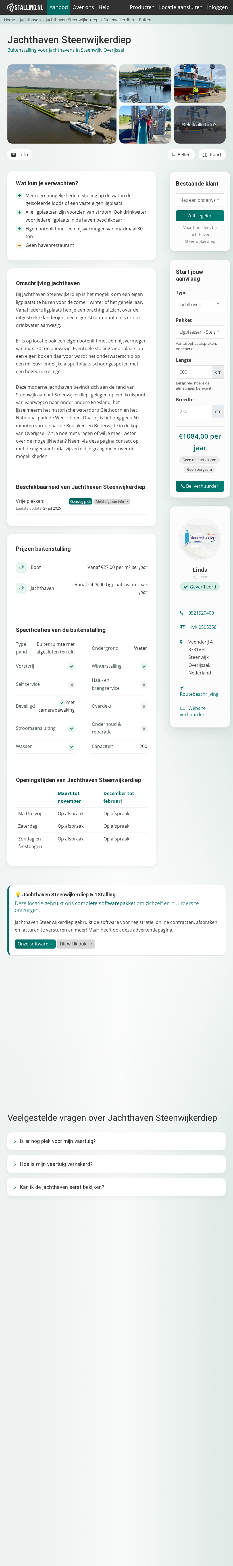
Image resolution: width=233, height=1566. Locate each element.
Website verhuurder (193, 711)
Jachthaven (42, 588)
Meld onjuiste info (110, 501)
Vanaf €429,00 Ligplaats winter (111, 588)
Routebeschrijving (199, 694)
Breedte (185, 399)
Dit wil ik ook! (74, 944)
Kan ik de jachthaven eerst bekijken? (62, 1187)
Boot (36, 567)
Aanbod (58, 7)
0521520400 (201, 613)
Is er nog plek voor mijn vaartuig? (58, 1141)
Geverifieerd (203, 587)
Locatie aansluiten (181, 7)
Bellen (183, 155)
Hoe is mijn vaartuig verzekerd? (56, 1164)
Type (181, 292)
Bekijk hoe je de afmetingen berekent (193, 386)
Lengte (183, 360)
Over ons (83, 7)
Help (104, 7)
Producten (142, 7)
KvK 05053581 (203, 627)
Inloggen (217, 7)
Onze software (33, 944)
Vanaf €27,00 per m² (117, 567)
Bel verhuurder (202, 486)
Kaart (215, 155)
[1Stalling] (25, 7)
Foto (22, 155)
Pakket (184, 320)
